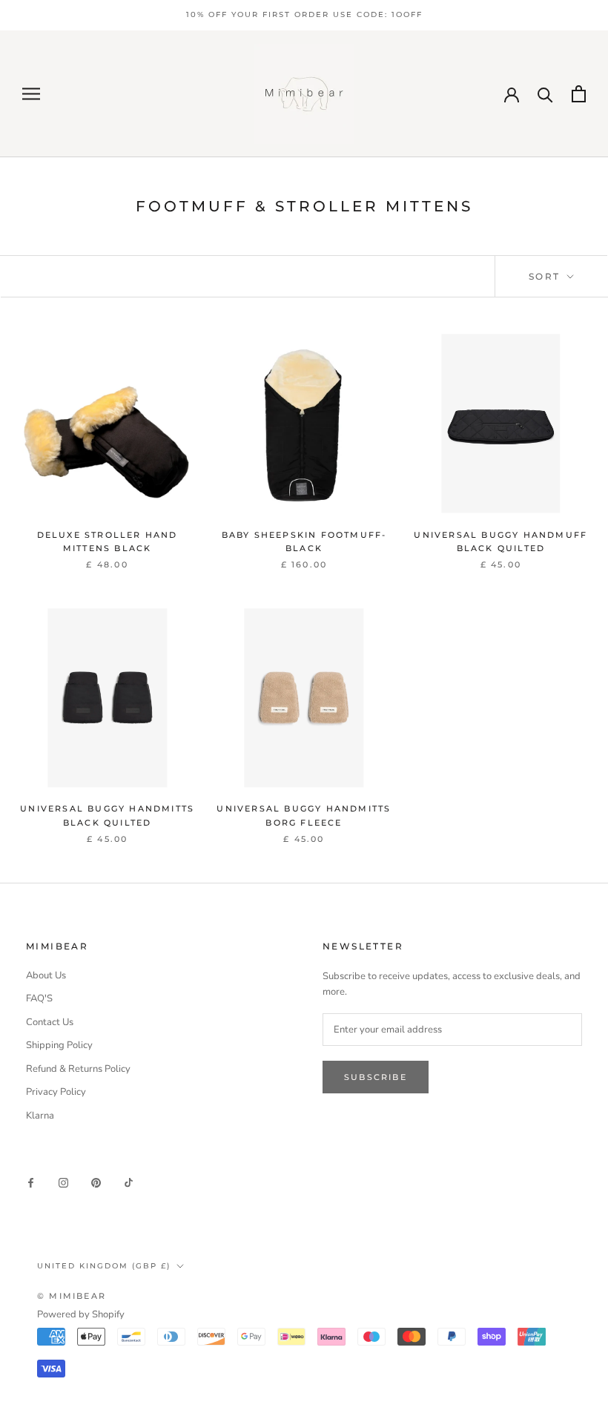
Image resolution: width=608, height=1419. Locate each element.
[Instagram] (63, 1183)
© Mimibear (71, 1296)
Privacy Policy (56, 1092)
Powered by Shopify (81, 1314)
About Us (46, 975)
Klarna (40, 1115)
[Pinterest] (96, 1183)
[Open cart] (579, 93)
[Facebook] (31, 1183)
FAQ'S (39, 998)
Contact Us (49, 1022)
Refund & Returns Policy (78, 1069)
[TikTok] (128, 1183)
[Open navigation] (31, 94)
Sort (546, 276)
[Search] (545, 94)
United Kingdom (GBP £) (104, 1266)
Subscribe (375, 1077)
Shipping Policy (59, 1045)
